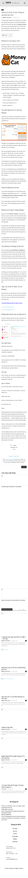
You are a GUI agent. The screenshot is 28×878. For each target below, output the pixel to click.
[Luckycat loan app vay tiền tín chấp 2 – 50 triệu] (14, 623)
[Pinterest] (10, 865)
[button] (25, 3)
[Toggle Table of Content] (9, 35)
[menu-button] (3, 3)
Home (2, 7)
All (19, 609)
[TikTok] (14, 865)
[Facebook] (7, 865)
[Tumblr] (17, 865)
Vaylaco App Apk (7, 727)
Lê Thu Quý (3, 789)
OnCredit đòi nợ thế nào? (8, 307)
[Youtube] (20, 865)
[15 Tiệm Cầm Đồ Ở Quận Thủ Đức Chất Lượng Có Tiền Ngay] (14, 775)
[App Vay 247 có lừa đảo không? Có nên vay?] (14, 686)
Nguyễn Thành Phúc (7, 17)
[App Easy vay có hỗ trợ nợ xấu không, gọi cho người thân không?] (14, 657)
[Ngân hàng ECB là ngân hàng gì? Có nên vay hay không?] (14, 745)
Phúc (20, 193)
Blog (6, 7)
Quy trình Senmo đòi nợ (8, 309)
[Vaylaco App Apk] (14, 717)
